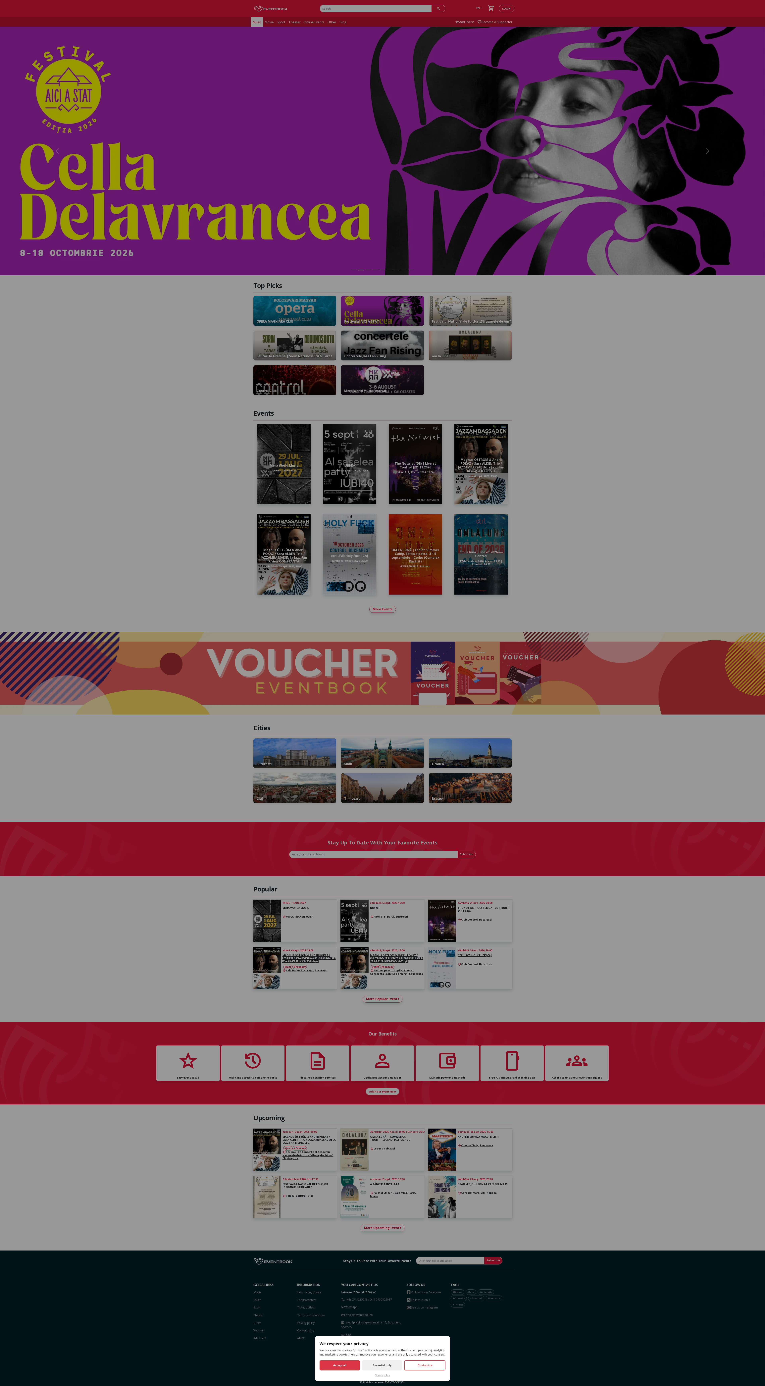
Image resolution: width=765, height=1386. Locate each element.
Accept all (339, 1365)
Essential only (382, 1365)
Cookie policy (382, 1375)
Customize (425, 1365)
